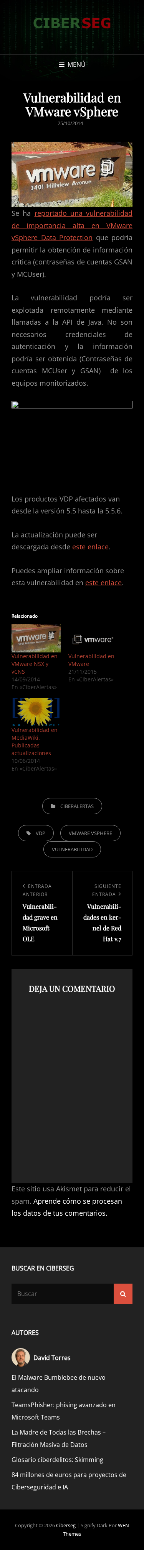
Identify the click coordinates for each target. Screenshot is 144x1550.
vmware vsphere (90, 833)
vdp (40, 833)
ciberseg (66, 1525)
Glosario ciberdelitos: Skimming (57, 1459)
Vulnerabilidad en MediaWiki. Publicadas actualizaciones (35, 741)
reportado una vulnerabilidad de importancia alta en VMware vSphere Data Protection (72, 225)
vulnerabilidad (72, 849)
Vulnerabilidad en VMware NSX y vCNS (35, 663)
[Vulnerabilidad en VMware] (93, 638)
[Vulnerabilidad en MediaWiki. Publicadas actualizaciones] (36, 712)
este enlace (90, 546)
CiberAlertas (77, 806)
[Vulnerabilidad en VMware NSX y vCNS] (36, 638)
